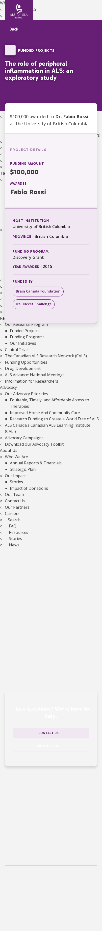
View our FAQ (48, 746)
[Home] (19, 11)
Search (14, 520)
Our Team (14, 494)
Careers (12, 513)
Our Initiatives (23, 343)
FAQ (12, 526)
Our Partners (17, 507)
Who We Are (16, 456)
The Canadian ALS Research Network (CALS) (46, 356)
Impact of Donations (29, 488)
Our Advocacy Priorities (26, 393)
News (13, 545)
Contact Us (15, 501)
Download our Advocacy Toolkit (34, 444)
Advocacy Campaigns (24, 438)
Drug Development (23, 368)
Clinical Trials (17, 349)
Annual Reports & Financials (36, 463)
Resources (18, 532)
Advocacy (8, 387)
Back (13, 29)
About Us (8, 450)
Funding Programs (27, 337)
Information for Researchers (31, 381)
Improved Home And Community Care (45, 412)
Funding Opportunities (26, 362)
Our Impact (15, 475)
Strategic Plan (23, 469)
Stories (16, 482)
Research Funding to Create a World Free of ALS (54, 419)
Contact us (48, 733)
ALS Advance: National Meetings (35, 374)
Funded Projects (25, 330)
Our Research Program (26, 324)
